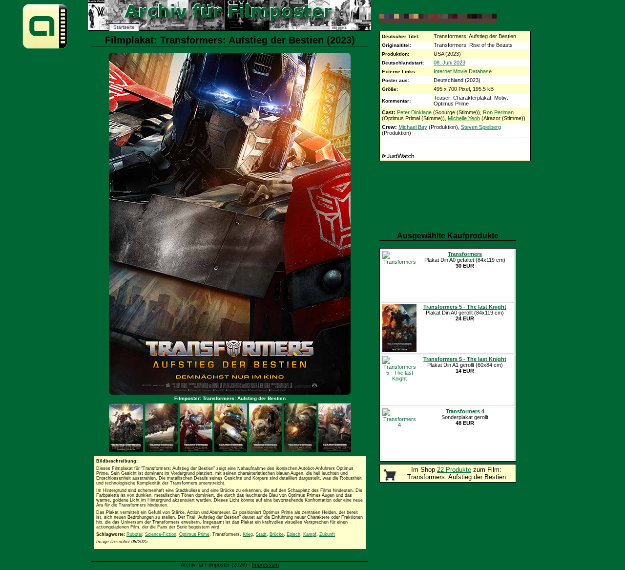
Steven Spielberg (481, 127)
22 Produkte (454, 469)
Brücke (277, 534)
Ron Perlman (498, 112)
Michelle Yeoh (464, 118)
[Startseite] (45, 48)
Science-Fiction (160, 534)
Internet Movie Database (463, 71)
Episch (293, 534)
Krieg (248, 534)
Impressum (265, 565)
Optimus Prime (194, 534)
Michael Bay (412, 127)
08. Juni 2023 (449, 62)
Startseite (124, 27)
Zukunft (327, 534)
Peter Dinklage (414, 112)
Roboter (134, 534)
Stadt (261, 534)
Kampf (309, 534)
